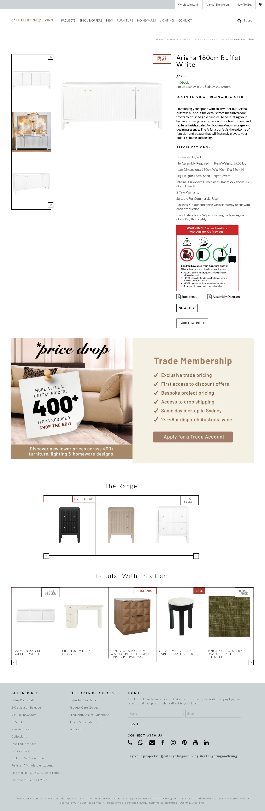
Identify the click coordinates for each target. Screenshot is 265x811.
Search (249, 20)
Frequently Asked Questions (89, 714)
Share (185, 308)
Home (159, 39)
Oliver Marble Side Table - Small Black (176, 652)
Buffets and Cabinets (206, 39)
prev (50, 57)
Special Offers (91, 20)
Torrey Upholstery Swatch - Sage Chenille (224, 654)
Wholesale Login (188, 4)
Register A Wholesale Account (32, 765)
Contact (185, 20)
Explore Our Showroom (27, 758)
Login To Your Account (85, 700)
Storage (186, 39)
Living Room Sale (22, 700)
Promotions (78, 729)
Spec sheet (189, 296)
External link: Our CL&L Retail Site (35, 772)
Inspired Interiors (23, 743)
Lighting (167, 20)
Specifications (192, 147)
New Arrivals (20, 729)
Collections (19, 736)
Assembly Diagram (226, 296)
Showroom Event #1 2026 (29, 780)
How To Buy (244, 4)
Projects (68, 20)
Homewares (146, 20)
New (109, 20)
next (50, 205)
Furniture (125, 20)
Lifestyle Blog (20, 751)
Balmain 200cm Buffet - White (27, 652)
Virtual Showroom (218, 4)
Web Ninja (198, 802)
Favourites (260, 4)
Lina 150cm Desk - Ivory (77, 652)
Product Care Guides (84, 707)
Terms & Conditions (83, 722)
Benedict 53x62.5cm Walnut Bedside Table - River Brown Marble (130, 654)
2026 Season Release (26, 707)
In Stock (17, 722)
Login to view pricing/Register (210, 97)
